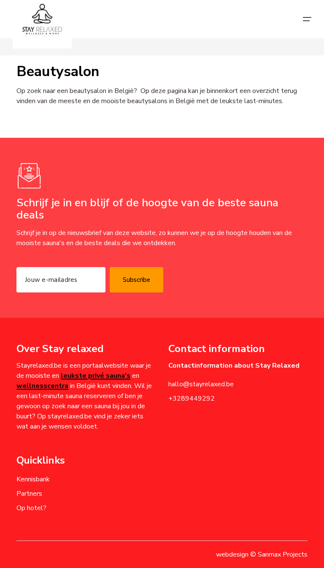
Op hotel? (31, 508)
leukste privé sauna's (95, 375)
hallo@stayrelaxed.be (201, 384)
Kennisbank (33, 479)
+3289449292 (191, 398)
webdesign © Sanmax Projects (262, 554)
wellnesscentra (42, 385)
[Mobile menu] (307, 19)
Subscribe (136, 280)
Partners (29, 493)
